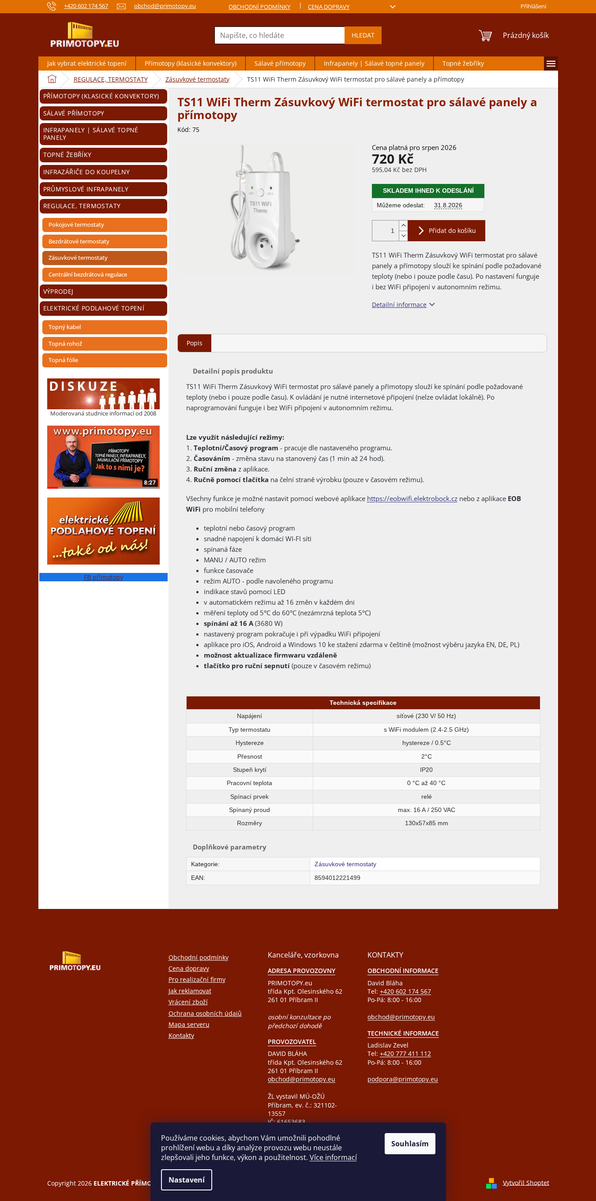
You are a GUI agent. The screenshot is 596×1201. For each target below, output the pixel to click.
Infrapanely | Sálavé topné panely (91, 134)
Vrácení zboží (188, 1002)
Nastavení (187, 1180)
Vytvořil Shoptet (526, 1182)
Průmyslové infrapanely (86, 189)
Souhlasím (410, 1144)
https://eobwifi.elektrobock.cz (412, 498)
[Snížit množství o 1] (403, 236)
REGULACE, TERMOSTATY (82, 206)
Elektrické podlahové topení (94, 308)
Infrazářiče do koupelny (86, 172)
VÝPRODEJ (58, 291)
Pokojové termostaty (76, 224)
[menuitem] (86, 63)
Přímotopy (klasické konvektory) (101, 96)
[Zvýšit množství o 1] (403, 226)
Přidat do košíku (452, 230)
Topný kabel (65, 327)
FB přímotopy (103, 577)
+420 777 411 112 (405, 1053)
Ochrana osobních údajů (205, 1013)
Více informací (333, 1157)
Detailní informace (399, 304)
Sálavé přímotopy (74, 113)
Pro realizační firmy (197, 979)
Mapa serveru (189, 1024)
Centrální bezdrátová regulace (88, 274)
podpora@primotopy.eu (402, 1079)
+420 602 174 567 (405, 991)
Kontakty (181, 1035)
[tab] (194, 343)
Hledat (363, 35)
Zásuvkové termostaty (78, 258)
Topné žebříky (67, 154)
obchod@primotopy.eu (301, 1079)
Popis (194, 343)
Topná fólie (63, 360)
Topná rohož (65, 344)
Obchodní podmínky (259, 7)
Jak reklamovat (190, 991)
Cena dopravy (328, 7)
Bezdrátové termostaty (79, 241)
